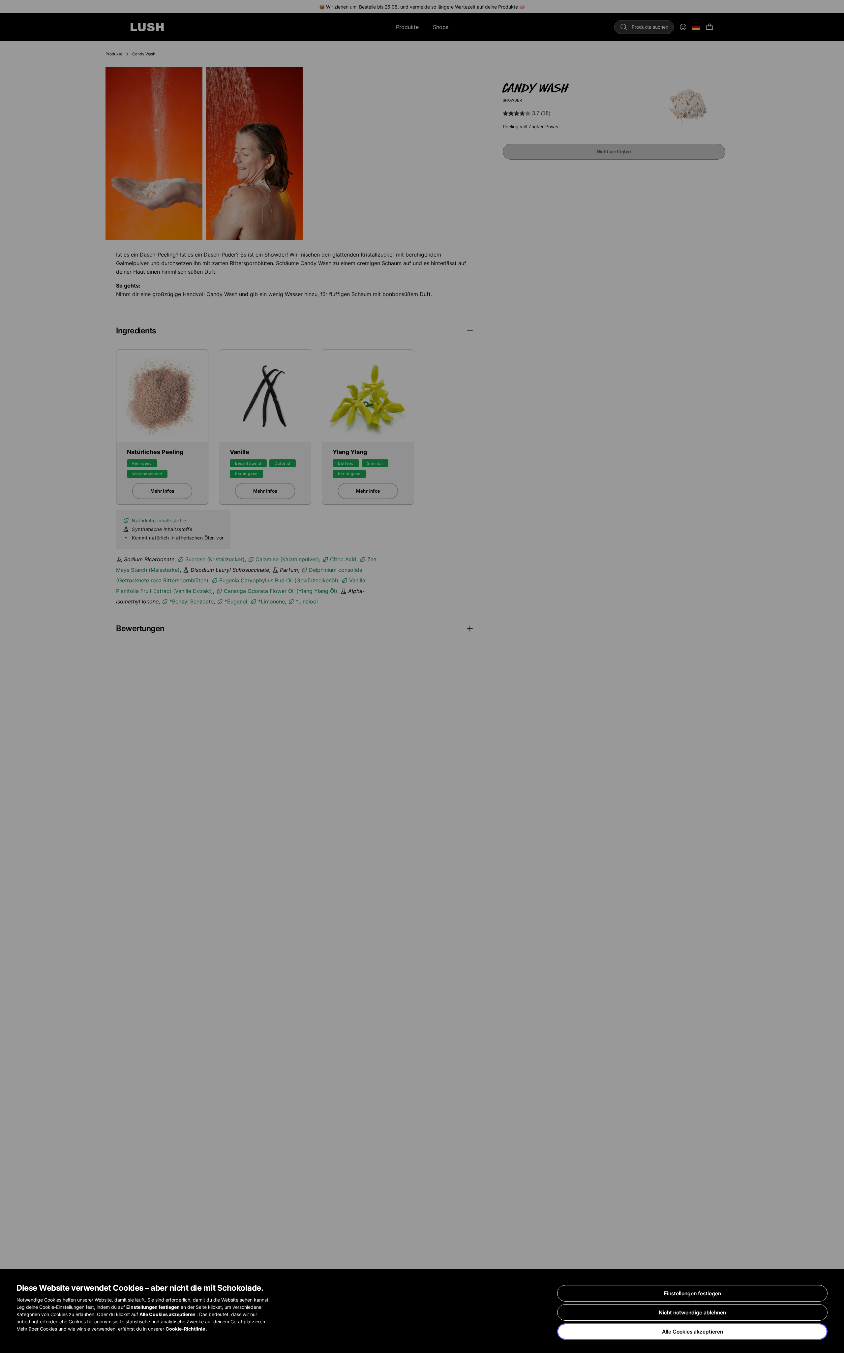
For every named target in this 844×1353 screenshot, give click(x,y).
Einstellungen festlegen (692, 1293)
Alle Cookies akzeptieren (692, 1331)
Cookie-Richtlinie (186, 1329)
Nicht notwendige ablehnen (692, 1312)
